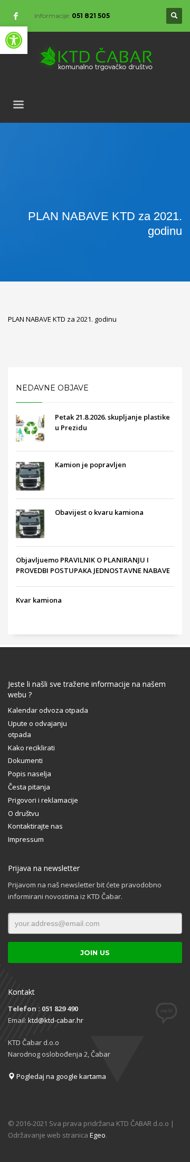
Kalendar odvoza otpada (48, 710)
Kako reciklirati (31, 747)
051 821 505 (91, 16)
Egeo (98, 1135)
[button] (13, 40)
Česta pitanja (29, 787)
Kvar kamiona (39, 600)
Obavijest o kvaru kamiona (99, 512)
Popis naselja (29, 773)
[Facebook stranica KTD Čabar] (16, 16)
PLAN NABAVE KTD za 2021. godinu (62, 319)
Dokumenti (25, 760)
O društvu (23, 813)
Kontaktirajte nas (35, 826)
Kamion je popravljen (90, 464)
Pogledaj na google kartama (60, 1076)
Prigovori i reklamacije (43, 800)
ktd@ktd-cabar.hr (55, 1020)
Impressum (26, 839)
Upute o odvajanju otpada (37, 729)
